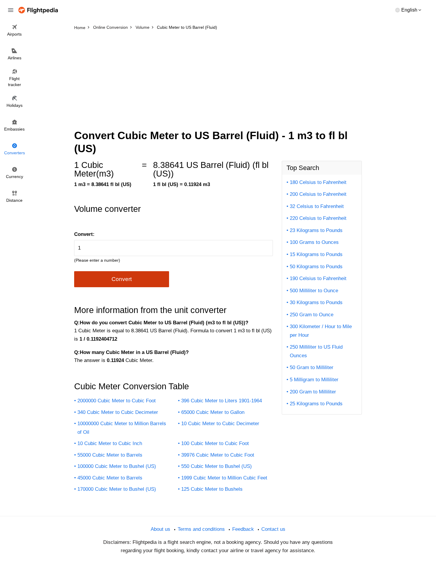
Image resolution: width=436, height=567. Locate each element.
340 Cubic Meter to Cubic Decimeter (117, 412)
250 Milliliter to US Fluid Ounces (316, 351)
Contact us (273, 529)
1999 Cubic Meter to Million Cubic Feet (224, 478)
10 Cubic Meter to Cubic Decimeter (220, 423)
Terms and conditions (201, 529)
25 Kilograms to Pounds (316, 403)
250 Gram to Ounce (311, 314)
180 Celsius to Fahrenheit (318, 182)
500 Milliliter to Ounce (314, 290)
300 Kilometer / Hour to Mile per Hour (321, 331)
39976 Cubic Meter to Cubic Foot (217, 455)
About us (160, 529)
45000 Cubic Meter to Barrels (109, 478)
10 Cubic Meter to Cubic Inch (109, 443)
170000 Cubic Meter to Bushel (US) (116, 489)
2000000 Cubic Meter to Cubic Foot (116, 401)
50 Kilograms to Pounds (316, 266)
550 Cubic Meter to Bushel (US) (216, 466)
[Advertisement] (218, 77)
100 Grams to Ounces (314, 242)
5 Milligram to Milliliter (314, 379)
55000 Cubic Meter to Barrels (109, 455)
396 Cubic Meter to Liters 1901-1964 (221, 401)
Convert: (84, 234)
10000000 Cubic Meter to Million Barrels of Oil (121, 428)
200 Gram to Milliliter (313, 392)
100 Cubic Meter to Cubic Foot (215, 443)
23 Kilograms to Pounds (316, 230)
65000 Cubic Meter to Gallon (212, 412)
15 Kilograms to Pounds (316, 254)
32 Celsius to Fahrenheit (317, 206)
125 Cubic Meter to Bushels (212, 489)
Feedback (243, 529)
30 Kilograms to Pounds (316, 302)
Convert (122, 279)
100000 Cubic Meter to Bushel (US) (116, 466)
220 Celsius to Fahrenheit (318, 218)
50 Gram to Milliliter (311, 367)
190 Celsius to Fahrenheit (318, 278)
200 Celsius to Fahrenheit (318, 194)
